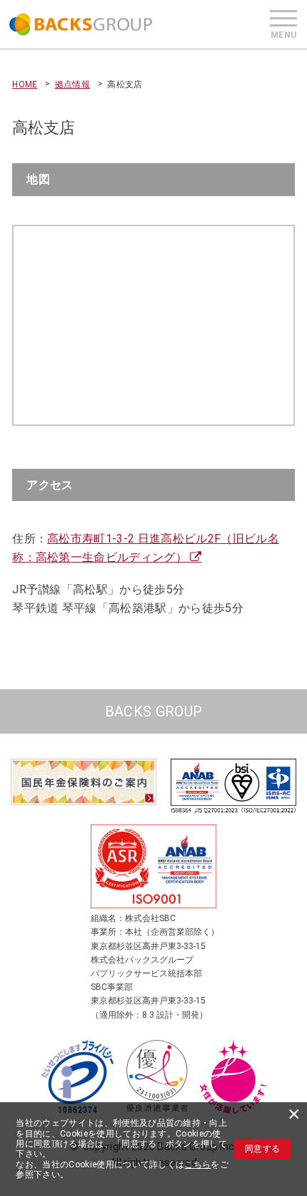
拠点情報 (72, 84)
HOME (24, 84)
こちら (197, 1164)
